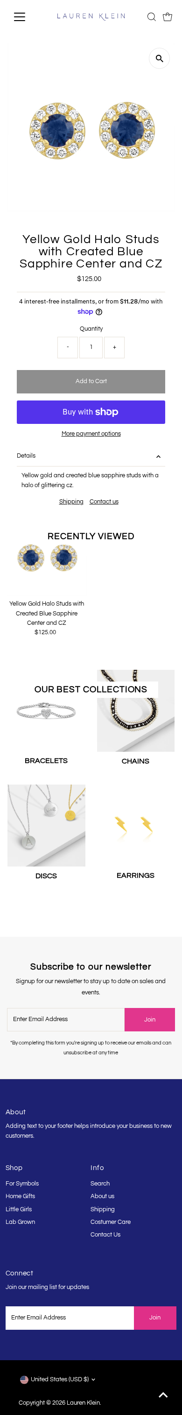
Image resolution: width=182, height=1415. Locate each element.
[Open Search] (151, 17)
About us (102, 1196)
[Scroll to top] (163, 1396)
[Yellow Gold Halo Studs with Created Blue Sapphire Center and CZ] (46, 556)
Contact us (104, 502)
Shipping (71, 502)
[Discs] (46, 824)
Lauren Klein (83, 1403)
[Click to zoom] (159, 58)
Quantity (91, 329)
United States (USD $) (60, 1380)
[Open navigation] (27, 17)
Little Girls (19, 1210)
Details (26, 456)
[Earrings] (136, 824)
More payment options (91, 434)
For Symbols (22, 1184)
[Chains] (136, 709)
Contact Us (105, 1235)
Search (100, 1184)
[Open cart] (167, 17)
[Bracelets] (46, 709)
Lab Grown (20, 1222)
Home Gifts (20, 1196)
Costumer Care (111, 1222)
